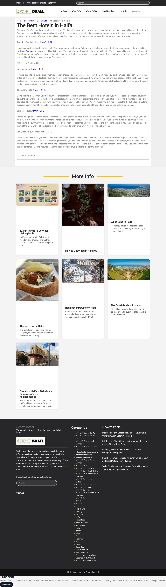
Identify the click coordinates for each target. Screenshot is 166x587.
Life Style (123, 11)
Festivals (79, 539)
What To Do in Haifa (121, 222)
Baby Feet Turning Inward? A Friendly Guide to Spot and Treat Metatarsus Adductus (125, 459)
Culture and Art (82, 549)
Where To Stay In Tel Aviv (86, 433)
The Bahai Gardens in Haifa (126, 305)
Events (78, 544)
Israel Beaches (108, 11)
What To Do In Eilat (83, 490)
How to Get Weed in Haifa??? (81, 251)
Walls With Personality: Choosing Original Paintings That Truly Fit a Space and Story (125, 468)
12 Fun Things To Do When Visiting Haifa (34, 232)
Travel (78, 501)
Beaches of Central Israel (86, 560)
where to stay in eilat (84, 457)
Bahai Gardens (26, 51)
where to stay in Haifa (85, 454)
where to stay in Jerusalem (87, 452)
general (79, 530)
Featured (79, 541)
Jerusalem (80, 514)
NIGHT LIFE (80, 509)
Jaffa (78, 517)
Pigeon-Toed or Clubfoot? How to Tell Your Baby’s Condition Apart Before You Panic (124, 434)
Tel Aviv (79, 503)
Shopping (80, 506)
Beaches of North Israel (85, 558)
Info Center (80, 525)
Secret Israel (25, 427)
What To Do (76, 11)
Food (78, 536)
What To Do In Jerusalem (86, 484)
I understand (6, 584)
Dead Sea (80, 547)
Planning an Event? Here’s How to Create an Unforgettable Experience (121, 451)
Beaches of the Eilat (84, 552)
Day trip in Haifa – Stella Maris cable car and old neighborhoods (36, 394)
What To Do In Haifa (38, 20)
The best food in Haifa (32, 326)
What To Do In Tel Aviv (85, 468)
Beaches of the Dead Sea (86, 555)
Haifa (78, 528)
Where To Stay (92, 11)
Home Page (62, 11)
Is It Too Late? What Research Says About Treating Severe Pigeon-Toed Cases (124, 443)
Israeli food (80, 520)
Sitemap (20, 492)
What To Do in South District (87, 471)
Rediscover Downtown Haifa (81, 308)
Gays (78, 533)
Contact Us (135, 11)
